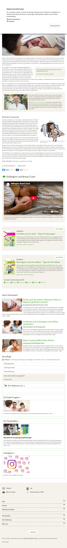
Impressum (11, 21)
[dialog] (33, 274)
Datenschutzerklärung (14, 19)
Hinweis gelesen (54, 25)
